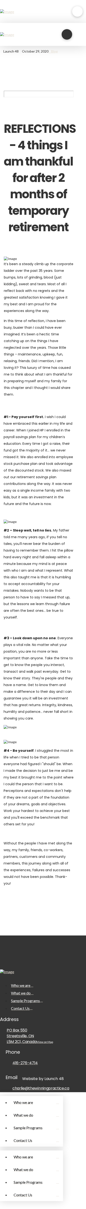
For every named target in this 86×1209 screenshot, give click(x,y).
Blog (54, 51)
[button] (77, 11)
